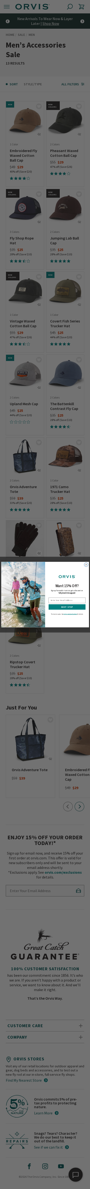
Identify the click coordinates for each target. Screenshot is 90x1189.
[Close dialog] (86, 565)
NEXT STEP (67, 606)
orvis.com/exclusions (70, 614)
